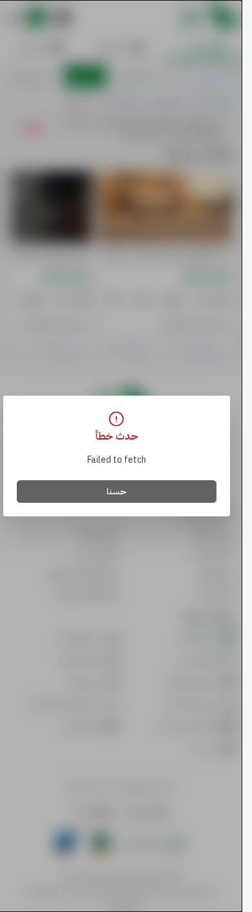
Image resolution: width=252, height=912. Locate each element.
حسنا (117, 491)
